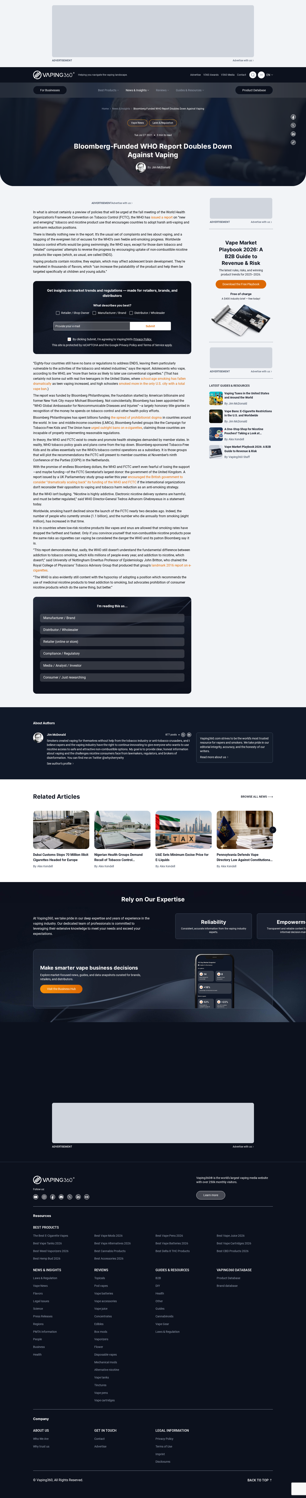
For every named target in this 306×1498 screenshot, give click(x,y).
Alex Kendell (236, 439)
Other (159, 1301)
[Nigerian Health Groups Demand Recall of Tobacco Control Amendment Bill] (122, 830)
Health (37, 1354)
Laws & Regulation (45, 1278)
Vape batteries (103, 1293)
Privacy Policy (164, 1438)
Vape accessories (105, 1301)
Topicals (99, 1278)
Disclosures (162, 1461)
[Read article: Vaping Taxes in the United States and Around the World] (216, 398)
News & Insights (121, 108)
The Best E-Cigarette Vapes (50, 1235)
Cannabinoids (164, 1316)
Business (39, 1347)
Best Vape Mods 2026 (108, 1235)
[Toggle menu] (261, 75)
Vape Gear (162, 1324)
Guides (159, 1308)
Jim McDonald (161, 167)
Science (38, 1308)
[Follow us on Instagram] (44, 1196)
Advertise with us (242, 60)
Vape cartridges (104, 1400)
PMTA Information (45, 1331)
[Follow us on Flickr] (86, 1196)
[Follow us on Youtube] (35, 1196)
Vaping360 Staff (239, 457)
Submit (150, 326)
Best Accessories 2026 (108, 1258)
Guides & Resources (172, 1270)
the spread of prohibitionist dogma (136, 418)
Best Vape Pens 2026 (169, 1235)
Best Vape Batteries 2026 (171, 1243)
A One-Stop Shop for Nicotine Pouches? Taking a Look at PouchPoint (243, 433)
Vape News (40, 1285)
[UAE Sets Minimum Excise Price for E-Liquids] (183, 830)
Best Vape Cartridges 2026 (234, 1243)
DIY (157, 1285)
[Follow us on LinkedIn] (293, 134)
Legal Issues (41, 1301)
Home (105, 108)
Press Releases (42, 1316)
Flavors (38, 1293)
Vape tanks (101, 1377)
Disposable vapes (105, 1354)
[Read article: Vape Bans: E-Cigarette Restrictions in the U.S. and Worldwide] (216, 416)
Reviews (101, 1270)
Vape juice (100, 1308)
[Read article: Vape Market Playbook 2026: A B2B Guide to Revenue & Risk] (216, 452)
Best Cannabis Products (110, 1251)
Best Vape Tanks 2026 (47, 1243)
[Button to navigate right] (272, 830)
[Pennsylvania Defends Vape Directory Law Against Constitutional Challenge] (245, 830)
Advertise (195, 74)
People (37, 1339)
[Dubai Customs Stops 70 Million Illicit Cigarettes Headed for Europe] (61, 830)
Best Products (46, 1227)
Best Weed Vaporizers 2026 (50, 1251)
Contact (241, 74)
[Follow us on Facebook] (293, 117)
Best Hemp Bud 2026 (46, 1258)
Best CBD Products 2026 (233, 1251)
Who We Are (41, 1438)
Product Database (228, 1278)
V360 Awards (211, 74)
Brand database (227, 1285)
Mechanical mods (105, 1362)
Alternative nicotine (106, 1369)
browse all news (254, 796)
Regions (38, 1324)
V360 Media (228, 74)
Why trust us (41, 1446)
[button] (269, 75)
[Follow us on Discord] (61, 1196)
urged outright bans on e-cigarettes (116, 428)
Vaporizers (101, 1339)
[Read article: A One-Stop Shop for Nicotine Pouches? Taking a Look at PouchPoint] (216, 434)
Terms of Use (163, 1446)
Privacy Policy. (142, 339)
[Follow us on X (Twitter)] (293, 125)
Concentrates (103, 1316)
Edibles (98, 1324)
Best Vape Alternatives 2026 (112, 1243)
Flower (98, 1347)
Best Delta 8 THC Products (172, 1251)
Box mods (100, 1331)
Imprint (160, 1454)
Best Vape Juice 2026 (231, 1235)
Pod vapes (101, 1285)
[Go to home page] (54, 75)
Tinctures (100, 1385)
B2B (158, 1278)
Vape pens (101, 1392)
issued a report (162, 217)
